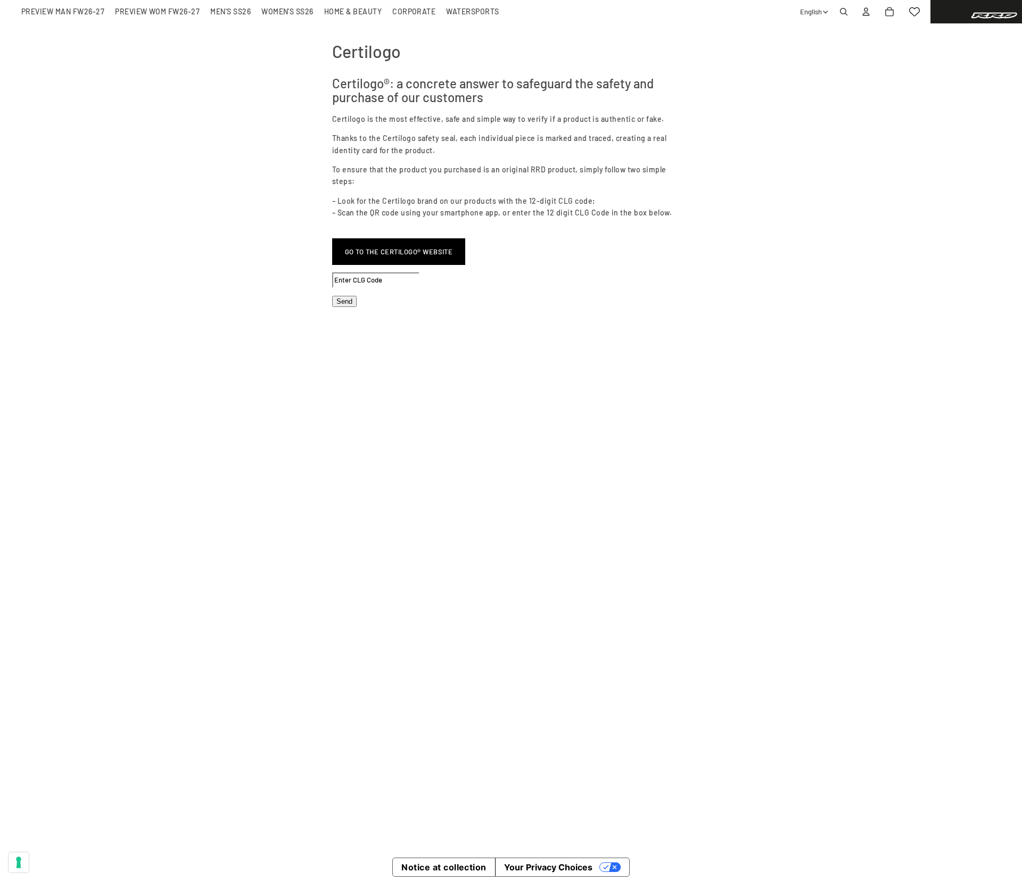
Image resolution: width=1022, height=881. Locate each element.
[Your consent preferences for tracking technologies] (19, 862)
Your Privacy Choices (548, 867)
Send (344, 301)
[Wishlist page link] (914, 11)
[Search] (843, 11)
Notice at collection (444, 867)
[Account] (866, 11)
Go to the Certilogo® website (398, 251)
